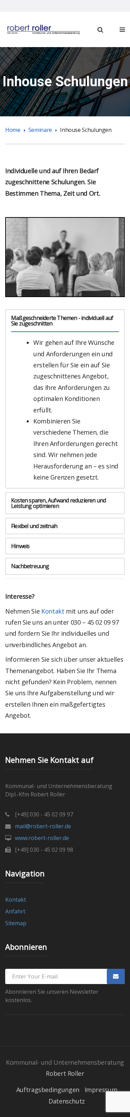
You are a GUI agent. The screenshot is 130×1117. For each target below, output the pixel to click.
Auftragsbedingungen (47, 1089)
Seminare (40, 130)
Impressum (101, 1089)
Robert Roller (65, 1073)
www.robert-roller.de (42, 838)
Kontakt (53, 611)
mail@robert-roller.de (43, 826)
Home (12, 130)
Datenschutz (67, 1101)
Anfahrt (15, 911)
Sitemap (15, 923)
